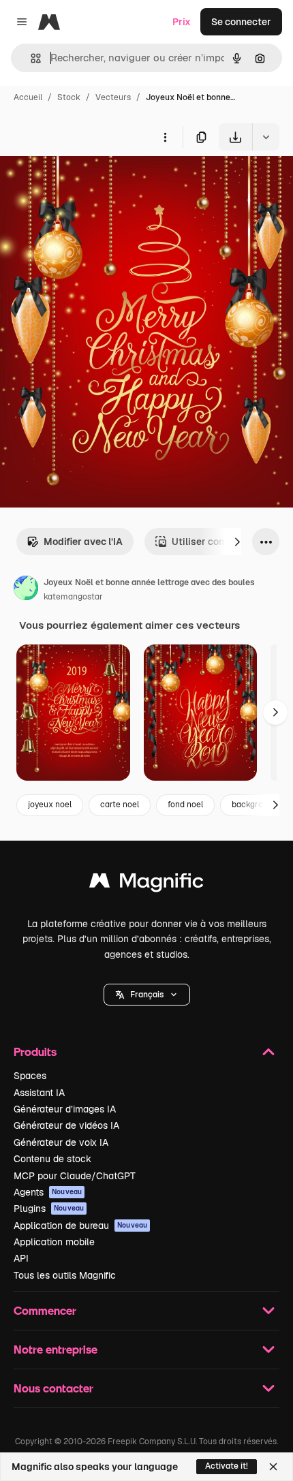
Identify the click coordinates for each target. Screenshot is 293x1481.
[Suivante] (237, 541)
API (21, 1258)
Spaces (30, 1076)
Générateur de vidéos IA (66, 1125)
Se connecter (241, 22)
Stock (68, 97)
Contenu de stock (52, 1159)
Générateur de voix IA (61, 1142)
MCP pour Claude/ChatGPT (75, 1176)
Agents (48, 1192)
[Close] (273, 1467)
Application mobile (54, 1242)
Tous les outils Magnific (65, 1275)
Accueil (28, 97)
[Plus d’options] (165, 137)
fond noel (185, 804)
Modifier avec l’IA (83, 541)
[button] (147, 994)
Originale (90, 182)
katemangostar (73, 596)
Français (147, 994)
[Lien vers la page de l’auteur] (26, 590)
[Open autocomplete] (30, 58)
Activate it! (226, 1466)
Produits (35, 1051)
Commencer (45, 1310)
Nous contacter (53, 1388)
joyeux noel (50, 804)
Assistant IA (39, 1093)
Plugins (49, 1208)
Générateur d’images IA (65, 1109)
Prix (181, 22)
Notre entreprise (55, 1349)
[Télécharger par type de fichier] (265, 137)
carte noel (119, 804)
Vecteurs (113, 97)
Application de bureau (80, 1225)
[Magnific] (146, 883)
